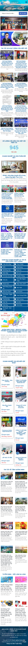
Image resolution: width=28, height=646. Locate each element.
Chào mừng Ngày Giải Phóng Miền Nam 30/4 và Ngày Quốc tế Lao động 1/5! (21, 533)
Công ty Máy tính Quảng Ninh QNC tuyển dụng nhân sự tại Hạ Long (21, 587)
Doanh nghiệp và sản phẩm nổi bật (14, 156)
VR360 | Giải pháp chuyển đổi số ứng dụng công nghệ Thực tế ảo (14, 176)
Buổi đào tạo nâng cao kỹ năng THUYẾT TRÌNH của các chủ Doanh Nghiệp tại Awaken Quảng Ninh (20, 253)
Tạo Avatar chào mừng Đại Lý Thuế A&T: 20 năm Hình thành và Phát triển (7, 215)
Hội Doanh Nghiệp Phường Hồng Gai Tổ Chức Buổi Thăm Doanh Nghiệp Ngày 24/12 (7, 63)
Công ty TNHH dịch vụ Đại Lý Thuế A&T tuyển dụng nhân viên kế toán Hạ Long (20, 612)
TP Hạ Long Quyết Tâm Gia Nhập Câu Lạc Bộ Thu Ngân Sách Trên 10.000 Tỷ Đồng (20, 509)
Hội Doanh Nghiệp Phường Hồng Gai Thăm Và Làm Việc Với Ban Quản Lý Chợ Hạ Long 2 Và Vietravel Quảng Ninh (21, 108)
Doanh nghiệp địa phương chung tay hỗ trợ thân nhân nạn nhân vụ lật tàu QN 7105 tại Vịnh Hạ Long (21, 484)
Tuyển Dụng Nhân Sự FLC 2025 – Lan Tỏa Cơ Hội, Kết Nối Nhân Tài (7, 587)
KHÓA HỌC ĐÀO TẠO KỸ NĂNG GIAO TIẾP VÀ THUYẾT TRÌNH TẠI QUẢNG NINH (20, 236)
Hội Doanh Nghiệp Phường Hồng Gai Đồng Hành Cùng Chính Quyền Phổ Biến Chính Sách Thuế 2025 (7, 86)
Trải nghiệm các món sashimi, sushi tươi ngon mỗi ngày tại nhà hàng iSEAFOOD (20, 215)
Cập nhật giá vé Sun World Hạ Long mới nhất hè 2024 (20, 556)
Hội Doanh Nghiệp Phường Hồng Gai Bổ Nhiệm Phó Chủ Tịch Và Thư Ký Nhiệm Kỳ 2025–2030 (7, 108)
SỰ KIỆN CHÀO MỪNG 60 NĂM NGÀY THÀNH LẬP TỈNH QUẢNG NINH (7, 252)
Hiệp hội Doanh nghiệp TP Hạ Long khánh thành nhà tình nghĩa (7, 130)
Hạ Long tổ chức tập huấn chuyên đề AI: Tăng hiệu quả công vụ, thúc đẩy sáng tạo (6, 508)
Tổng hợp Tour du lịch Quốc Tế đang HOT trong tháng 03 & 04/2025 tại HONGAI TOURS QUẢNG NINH (7, 196)
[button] (26, 2)
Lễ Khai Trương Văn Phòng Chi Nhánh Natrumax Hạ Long (19, 195)
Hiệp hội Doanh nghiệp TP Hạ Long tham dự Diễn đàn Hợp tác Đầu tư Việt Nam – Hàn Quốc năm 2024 (21, 131)
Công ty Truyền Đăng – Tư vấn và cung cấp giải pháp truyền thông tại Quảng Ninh (7, 236)
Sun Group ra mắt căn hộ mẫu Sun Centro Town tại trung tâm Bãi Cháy (7, 483)
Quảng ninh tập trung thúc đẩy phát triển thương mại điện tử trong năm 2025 (6, 533)
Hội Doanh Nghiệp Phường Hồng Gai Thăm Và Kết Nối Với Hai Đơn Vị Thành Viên (21, 85)
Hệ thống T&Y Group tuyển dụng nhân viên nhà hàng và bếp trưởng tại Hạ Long (6, 613)
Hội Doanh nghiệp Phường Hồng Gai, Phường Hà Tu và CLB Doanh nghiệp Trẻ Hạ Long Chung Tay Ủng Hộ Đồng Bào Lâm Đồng (21, 64)
